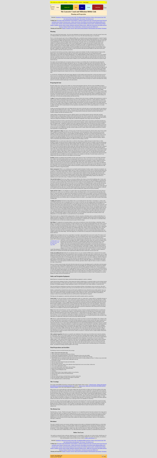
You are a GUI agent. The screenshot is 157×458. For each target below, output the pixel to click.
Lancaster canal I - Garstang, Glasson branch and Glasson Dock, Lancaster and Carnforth (69, 23)
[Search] (105, 7)
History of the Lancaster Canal (97, 17)
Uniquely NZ (66, 7)
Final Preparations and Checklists (94, 28)
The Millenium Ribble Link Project (84, 17)
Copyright (52, 455)
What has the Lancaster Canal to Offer (69, 17)
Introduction (58, 17)
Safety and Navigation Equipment (81, 28)
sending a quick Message (90, 438)
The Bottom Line (89, 19)
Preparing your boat (70, 28)
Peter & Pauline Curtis (58, 455)
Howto (82, 7)
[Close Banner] (106, 2)
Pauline (88, 7)
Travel (76, 7)
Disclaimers (104, 28)
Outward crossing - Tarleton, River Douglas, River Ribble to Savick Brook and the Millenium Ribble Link (84, 22)
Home (58, 7)
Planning (64, 28)
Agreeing (65, 2)
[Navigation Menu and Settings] (52, 7)
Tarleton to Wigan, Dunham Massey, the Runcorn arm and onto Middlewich (82, 26)
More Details (85, 2)
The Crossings (82, 19)
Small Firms (97, 7)
